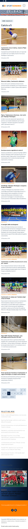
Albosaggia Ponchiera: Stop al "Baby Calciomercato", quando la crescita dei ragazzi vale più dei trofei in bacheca (13, 437)
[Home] (12, 6)
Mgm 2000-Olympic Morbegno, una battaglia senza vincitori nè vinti (11, 336)
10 (21, 393)
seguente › (5, 397)
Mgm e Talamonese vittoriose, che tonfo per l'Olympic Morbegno (13, 115)
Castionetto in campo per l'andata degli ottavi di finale (13, 297)
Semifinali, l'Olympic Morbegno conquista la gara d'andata (13, 186)
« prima (4, 390)
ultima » (12, 397)
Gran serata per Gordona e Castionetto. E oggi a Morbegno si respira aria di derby (14, 373)
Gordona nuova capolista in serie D (12, 150)
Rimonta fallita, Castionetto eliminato (12, 81)
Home (3, 21)
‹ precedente (12, 390)
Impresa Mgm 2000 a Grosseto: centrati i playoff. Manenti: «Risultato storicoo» (13, 493)
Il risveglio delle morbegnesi (9, 224)
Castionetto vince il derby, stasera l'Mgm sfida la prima (13, 48)
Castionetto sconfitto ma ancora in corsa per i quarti (14, 262)
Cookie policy (15, 526)
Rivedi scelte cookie (6, 526)
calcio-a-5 (9, 21)
